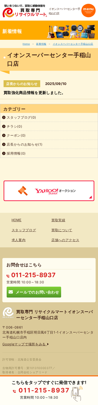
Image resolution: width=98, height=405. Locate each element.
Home (26, 43)
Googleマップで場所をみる (24, 344)
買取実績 (58, 220)
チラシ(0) (14, 126)
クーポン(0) (16, 135)
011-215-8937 (32, 275)
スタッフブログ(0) (21, 117)
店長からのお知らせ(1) (24, 144)
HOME (17, 220)
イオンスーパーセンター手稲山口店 (73, 43)
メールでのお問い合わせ (36, 291)
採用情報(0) (16, 153)
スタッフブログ (24, 230)
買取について (61, 230)
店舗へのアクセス (65, 240)
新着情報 (41, 43)
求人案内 (19, 240)
